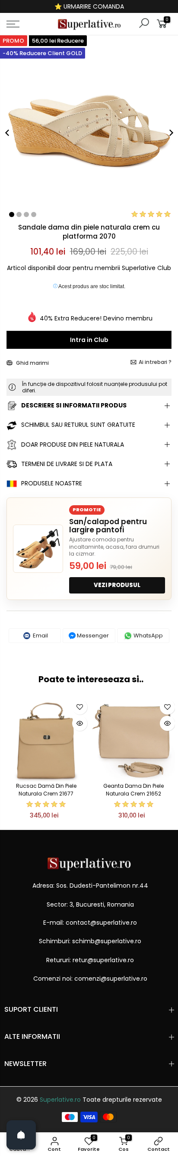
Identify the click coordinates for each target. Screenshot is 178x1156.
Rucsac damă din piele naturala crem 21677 (46, 789)
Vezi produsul (117, 585)
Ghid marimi (32, 363)
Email (40, 635)
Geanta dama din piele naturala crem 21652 (133, 789)
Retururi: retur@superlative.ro (90, 960)
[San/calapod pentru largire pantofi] (38, 549)
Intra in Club (89, 340)
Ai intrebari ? (155, 362)
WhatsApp (147, 635)
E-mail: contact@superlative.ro (90, 922)
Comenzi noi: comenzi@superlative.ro (90, 978)
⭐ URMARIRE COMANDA (89, 6)
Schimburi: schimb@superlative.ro (90, 941)
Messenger (92, 635)
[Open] (21, 1135)
